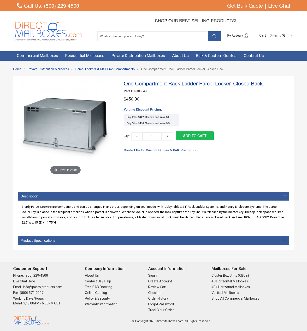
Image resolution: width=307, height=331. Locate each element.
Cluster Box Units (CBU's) (230, 275)
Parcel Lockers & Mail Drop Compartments (105, 69)
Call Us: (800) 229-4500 (51, 5)
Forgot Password (161, 304)
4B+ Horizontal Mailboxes (231, 287)
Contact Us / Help (98, 281)
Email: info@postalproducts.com (37, 287)
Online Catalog (96, 293)
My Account (235, 35)
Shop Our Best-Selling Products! (195, 20)
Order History (158, 298)
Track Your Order (161, 310)
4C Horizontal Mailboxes (230, 281)
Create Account (160, 281)
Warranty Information (101, 304)
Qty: (127, 136)
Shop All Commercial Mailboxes (235, 298)
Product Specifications (37, 240)
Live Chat (279, 5)
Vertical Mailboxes (225, 293)
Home (17, 69)
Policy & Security (97, 298)
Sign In (153, 275)
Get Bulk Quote (245, 5)
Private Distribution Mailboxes (48, 69)
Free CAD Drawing (98, 287)
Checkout (155, 293)
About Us (92, 275)
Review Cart (157, 287)
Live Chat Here (24, 281)
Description (29, 196)
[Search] (214, 36)
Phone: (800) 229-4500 (30, 275)
